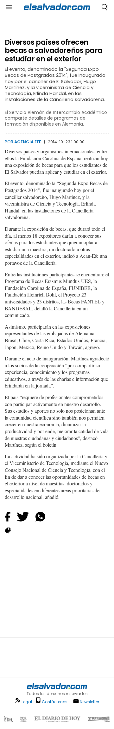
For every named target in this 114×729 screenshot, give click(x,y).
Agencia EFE (27, 142)
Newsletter (89, 701)
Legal (27, 701)
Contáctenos (54, 701)
